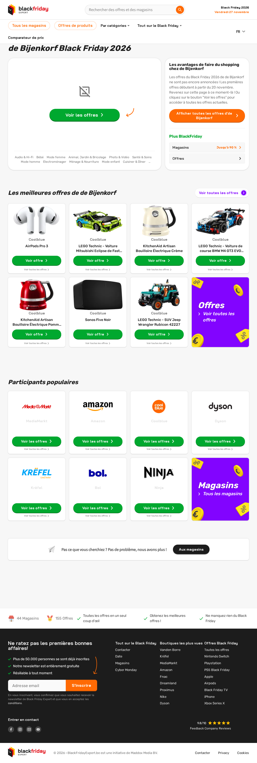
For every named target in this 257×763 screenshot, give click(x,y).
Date (118, 656)
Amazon (98, 421)
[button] (219, 723)
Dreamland (168, 683)
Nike (163, 697)
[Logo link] (12, 730)
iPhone (209, 697)
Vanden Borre (170, 650)
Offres (178, 158)
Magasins (204, 147)
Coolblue (159, 421)
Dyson (220, 421)
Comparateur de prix (26, 38)
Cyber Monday (126, 670)
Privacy (223, 753)
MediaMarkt (36, 421)
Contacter (122, 650)
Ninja (159, 487)
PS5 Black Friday (217, 670)
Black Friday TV (216, 690)
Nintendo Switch (216, 656)
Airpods (210, 683)
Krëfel (36, 487)
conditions (15, 703)
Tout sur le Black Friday (157, 26)
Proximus (167, 690)
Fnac (163, 677)
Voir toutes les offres (218, 193)
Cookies (243, 753)
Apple (208, 677)
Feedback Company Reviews (210, 728)
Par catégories (113, 26)
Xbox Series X (214, 703)
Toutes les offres (216, 650)
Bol (98, 487)
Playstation (212, 663)
